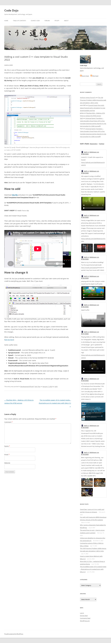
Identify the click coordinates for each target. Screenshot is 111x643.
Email (7, 454)
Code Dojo (11, 10)
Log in (82, 613)
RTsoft (57, 21)
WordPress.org (85, 621)
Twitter (101, 144)
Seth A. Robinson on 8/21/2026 (90, 333)
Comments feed (85, 618)
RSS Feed (95, 76)
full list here (9, 340)
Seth (56, 386)
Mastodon (93, 144)
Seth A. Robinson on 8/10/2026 (90, 453)
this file (15, 195)
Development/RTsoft (27, 386)
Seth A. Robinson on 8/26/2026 (90, 216)
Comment (8, 422)
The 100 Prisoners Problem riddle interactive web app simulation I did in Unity (93, 100)
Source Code (35, 21)
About (66, 21)
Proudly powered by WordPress (13, 634)
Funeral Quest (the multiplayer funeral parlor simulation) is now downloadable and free (92, 108)
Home (6, 21)
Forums (47, 21)
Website (7, 463)
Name (7, 446)
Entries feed (84, 616)
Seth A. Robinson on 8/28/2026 (90, 153)
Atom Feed (85, 76)
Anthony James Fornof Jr (88, 97)
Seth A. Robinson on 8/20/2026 (90, 380)
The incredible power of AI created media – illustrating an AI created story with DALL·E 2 (55, 403)
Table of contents (19, 21)
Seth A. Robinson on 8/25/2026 (90, 277)
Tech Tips (37, 386)
